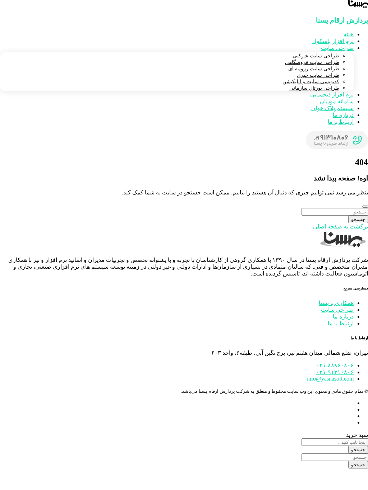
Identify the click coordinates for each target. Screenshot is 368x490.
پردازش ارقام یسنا (342, 20)
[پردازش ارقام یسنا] (358, 6)
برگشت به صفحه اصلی (340, 226)
